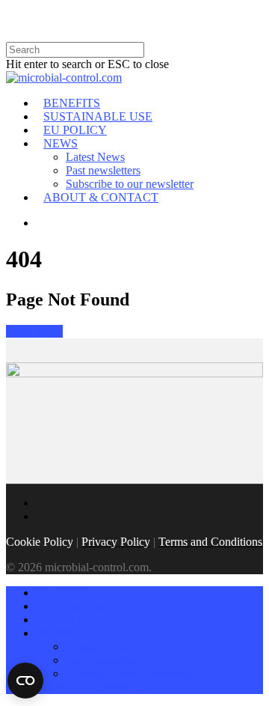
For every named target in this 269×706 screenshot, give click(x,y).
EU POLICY (75, 130)
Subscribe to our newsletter (130, 183)
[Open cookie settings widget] (25, 681)
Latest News (95, 156)
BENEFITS (71, 103)
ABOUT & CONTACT (100, 197)
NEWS (60, 143)
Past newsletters (103, 170)
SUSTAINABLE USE (97, 116)
